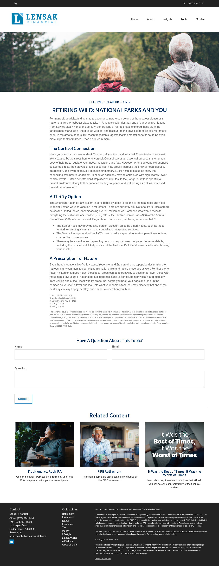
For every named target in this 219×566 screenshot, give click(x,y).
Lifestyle (66, 534)
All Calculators (70, 544)
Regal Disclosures (103, 558)
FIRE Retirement (109, 471)
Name (18, 346)
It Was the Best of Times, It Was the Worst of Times (174, 473)
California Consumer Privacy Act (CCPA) (182, 531)
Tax (64, 527)
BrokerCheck (154, 509)
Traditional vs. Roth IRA (45, 471)
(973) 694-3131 (196, 3)
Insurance (67, 524)
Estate (65, 520)
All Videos (67, 541)
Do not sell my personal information (161, 533)
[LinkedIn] (16, 3)
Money (65, 530)
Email (115, 346)
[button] (150, 19)
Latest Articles (69, 537)
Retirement (68, 513)
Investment (68, 517)
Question (20, 368)
